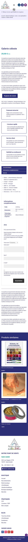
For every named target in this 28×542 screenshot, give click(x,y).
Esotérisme (4, 520)
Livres (16, 15)
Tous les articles (5, 516)
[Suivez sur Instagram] (6, 532)
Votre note (7, 242)
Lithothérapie (5, 485)
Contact (19, 539)
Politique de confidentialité (18, 537)
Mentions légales (7, 537)
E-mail (5, 262)
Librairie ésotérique (10, 15)
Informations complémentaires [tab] (10, 170)
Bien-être (3, 492)
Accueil (3, 15)
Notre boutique (5, 483)
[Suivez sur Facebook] (2, 532)
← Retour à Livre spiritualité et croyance (12, 12)
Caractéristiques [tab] (7, 167)
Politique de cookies (11, 539)
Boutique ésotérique (6, 489)
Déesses (23, 103)
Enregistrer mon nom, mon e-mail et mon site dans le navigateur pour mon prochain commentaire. (14, 273)
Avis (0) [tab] (5, 173)
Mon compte (4, 505)
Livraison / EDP (5, 503)
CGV (2, 501)
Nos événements (5, 481)
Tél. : (3, 465)
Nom (5, 255)
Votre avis (6, 244)
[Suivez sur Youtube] (9, 532)
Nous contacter (9, 469)
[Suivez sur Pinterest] (12, 532)
